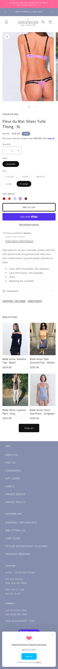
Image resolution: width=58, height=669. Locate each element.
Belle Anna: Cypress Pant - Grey (14, 411)
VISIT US (10, 462)
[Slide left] (22, 107)
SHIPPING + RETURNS (13, 301)
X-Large (24, 183)
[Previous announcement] (5, 4)
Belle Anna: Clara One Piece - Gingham (42, 411)
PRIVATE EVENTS (15, 494)
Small (27, 177)
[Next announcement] (53, 4)
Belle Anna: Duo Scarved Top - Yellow (42, 360)
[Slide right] (35, 107)
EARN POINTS (35, 301)
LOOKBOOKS (13, 470)
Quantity (6, 144)
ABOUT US (11, 455)
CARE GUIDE (12, 538)
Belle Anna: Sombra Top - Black (14, 360)
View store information (19, 241)
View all (29, 428)
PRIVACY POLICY (15, 502)
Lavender (11, 163)
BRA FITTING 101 (15, 530)
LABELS (10, 486)
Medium (42, 177)
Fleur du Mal (10, 114)
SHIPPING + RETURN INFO (21, 522)
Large (10, 184)
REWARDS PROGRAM (17, 554)
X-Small (11, 177)
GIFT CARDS (12, 478)
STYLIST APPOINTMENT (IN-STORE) (26, 546)
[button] (6, 22)
